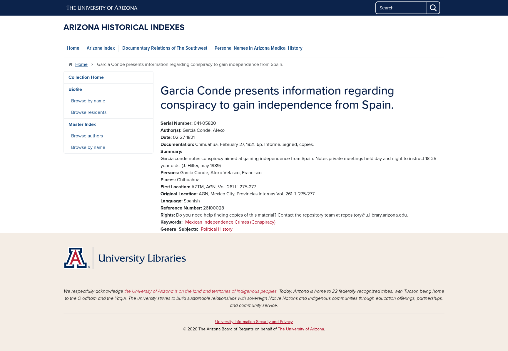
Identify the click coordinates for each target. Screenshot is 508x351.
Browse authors (87, 136)
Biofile (75, 89)
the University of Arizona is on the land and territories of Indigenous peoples (200, 291)
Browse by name (88, 101)
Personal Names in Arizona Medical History (259, 48)
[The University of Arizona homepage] (102, 8)
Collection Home (86, 77)
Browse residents (88, 112)
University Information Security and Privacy (254, 321)
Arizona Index (101, 48)
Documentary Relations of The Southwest (164, 48)
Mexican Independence (209, 222)
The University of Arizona (301, 329)
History (225, 229)
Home (73, 48)
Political (209, 229)
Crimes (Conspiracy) (255, 222)
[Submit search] (433, 7)
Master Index (82, 124)
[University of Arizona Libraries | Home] (124, 258)
